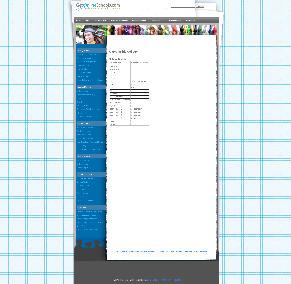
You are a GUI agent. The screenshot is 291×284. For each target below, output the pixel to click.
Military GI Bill (82, 106)
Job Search (82, 189)
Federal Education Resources (89, 211)
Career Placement (175, 20)
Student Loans (83, 98)
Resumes (81, 197)
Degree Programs (139, 20)
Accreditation (82, 69)
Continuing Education (86, 146)
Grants (80, 102)
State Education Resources (88, 215)
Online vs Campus (84, 58)
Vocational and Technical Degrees (91, 142)
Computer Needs (84, 73)
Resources (190, 20)
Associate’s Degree (85, 127)
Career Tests (82, 182)
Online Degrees (83, 160)
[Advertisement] (191, 77)
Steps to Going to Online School (90, 80)
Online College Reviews (87, 230)
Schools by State (84, 168)
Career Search (83, 186)
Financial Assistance (119, 20)
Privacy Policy (165, 280)
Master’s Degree (84, 135)
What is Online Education (87, 54)
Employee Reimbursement (88, 109)
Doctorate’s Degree (85, 138)
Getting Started (100, 20)
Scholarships (82, 91)
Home (78, 20)
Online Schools (157, 20)
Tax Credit (81, 113)
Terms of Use (178, 280)
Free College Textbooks (87, 219)
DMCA (155, 280)
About (148, 280)
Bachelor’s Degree (85, 131)
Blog (87, 20)
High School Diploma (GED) (88, 149)
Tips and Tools (83, 76)
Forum (195, 251)
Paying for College (84, 116)
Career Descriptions (85, 178)
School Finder (83, 164)
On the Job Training (85, 200)
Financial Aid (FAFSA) (86, 95)
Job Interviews (83, 193)
